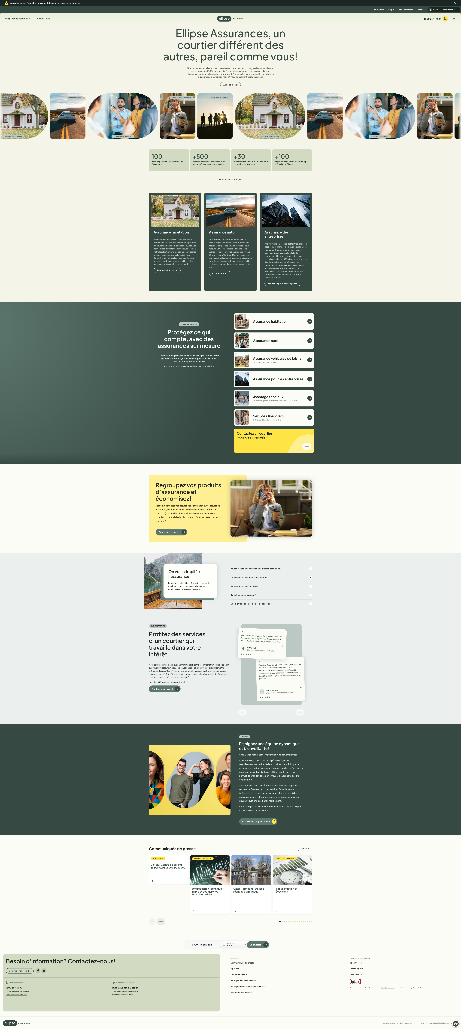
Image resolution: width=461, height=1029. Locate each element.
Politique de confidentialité (243, 980)
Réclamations (43, 18)
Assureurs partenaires (241, 992)
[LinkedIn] (43, 970)
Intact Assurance (387, 988)
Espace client (356, 974)
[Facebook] (38, 970)
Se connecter (356, 962)
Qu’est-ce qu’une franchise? (244, 586)
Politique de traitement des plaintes (247, 986)
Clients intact (447, 10)
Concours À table (238, 974)
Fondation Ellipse (405, 10)
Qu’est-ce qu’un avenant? (243, 595)
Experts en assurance (145, 97)
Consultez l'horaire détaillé (16, 994)
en (454, 18)
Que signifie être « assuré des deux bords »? (251, 603)
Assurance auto (257, 97)
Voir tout (305, 848)
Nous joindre (378, 10)
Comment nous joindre (20, 971)
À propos (234, 968)
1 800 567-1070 (14, 987)
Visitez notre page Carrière (256, 821)
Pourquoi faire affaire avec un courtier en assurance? (255, 568)
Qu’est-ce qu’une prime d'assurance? (248, 577)
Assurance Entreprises (48, 136)
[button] (455, 3)
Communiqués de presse (242, 962)
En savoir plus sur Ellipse (230, 179)
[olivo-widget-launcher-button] (455, 1023)
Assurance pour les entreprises (282, 283)
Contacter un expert (169, 532)
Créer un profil (356, 968)
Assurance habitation (196, 136)
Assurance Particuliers (107, 97)
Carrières (420, 10)
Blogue (391, 10)
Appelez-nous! (230, 84)
